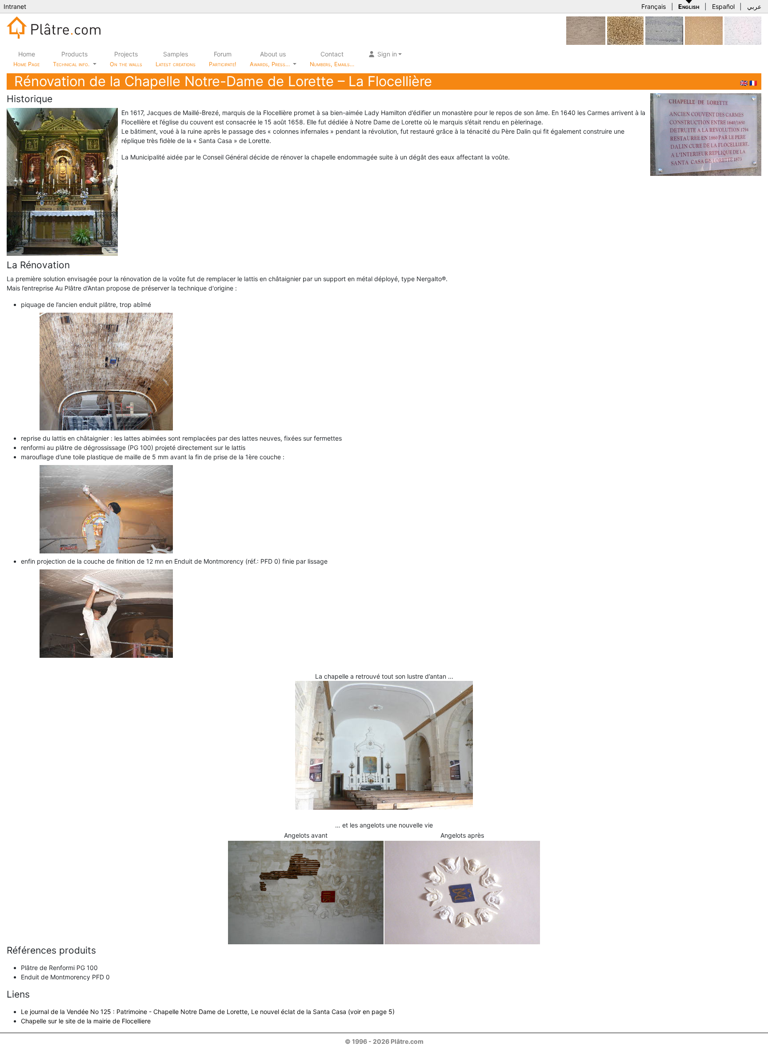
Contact (332, 59)
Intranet (15, 6)
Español (723, 6)
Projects (126, 59)
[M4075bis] (625, 30)
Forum (222, 59)
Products (71, 59)
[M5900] (664, 30)
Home (26, 59)
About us (271, 59)
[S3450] (704, 30)
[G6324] (742, 30)
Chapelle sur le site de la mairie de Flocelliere (86, 1021)
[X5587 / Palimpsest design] (585, 30)
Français (653, 6)
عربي (754, 6)
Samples (176, 59)
